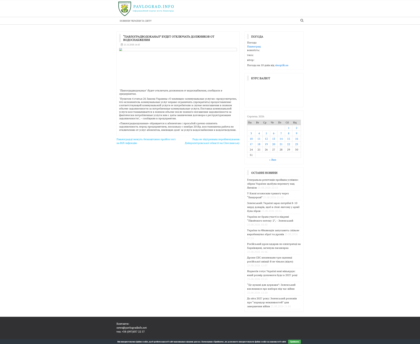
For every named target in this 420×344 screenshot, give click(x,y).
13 (273, 138)
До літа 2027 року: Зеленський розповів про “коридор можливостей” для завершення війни (272, 302)
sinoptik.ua (281, 65)
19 (266, 144)
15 (288, 138)
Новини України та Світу (136, 20)
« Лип (272, 159)
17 (251, 144)
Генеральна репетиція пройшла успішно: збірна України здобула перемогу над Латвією (272, 183)
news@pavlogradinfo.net (131, 327)
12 (266, 138)
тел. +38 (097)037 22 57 (130, 331)
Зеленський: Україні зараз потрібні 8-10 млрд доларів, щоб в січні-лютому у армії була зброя (273, 207)
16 (296, 138)
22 (288, 144)
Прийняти (294, 341)
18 (258, 144)
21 (281, 144)
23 (296, 144)
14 (281, 138)
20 (273, 144)
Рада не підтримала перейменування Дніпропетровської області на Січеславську (212, 141)
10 (251, 138)
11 (258, 138)
